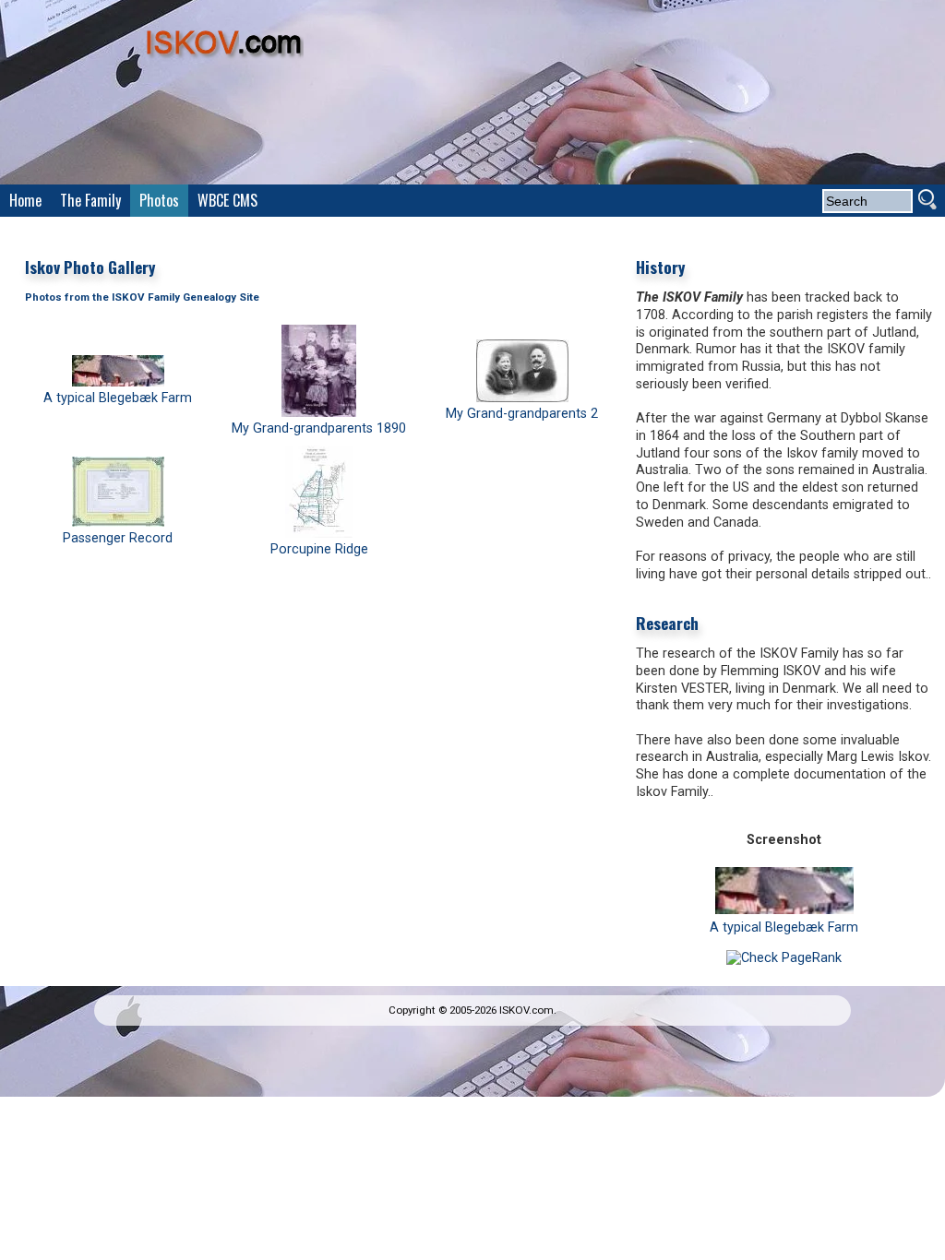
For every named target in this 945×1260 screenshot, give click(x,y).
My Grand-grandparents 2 (522, 414)
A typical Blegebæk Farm (117, 398)
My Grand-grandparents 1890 (319, 428)
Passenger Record (118, 538)
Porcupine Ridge (319, 549)
